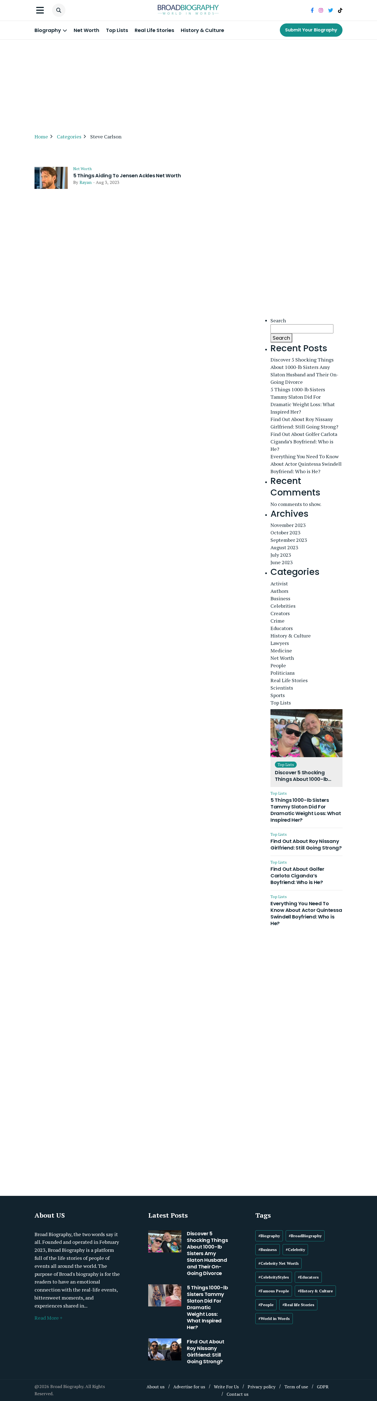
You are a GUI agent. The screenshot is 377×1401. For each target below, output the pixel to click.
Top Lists (117, 30)
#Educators (308, 1277)
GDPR (322, 1387)
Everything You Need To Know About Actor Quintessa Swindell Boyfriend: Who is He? (306, 464)
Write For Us (226, 1387)
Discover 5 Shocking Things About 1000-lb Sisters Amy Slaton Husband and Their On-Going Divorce (304, 370)
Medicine (281, 650)
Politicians (282, 672)
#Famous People (273, 1290)
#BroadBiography (305, 1235)
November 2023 (288, 525)
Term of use (296, 1387)
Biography (48, 30)
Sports (277, 695)
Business (280, 598)
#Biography (269, 1235)
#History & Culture (315, 1290)
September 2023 (288, 540)
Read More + (48, 1317)
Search (278, 320)
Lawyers (279, 643)
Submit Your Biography (311, 30)
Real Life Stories (154, 30)
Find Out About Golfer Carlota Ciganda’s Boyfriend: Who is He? (303, 441)
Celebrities (283, 605)
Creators (280, 613)
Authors (279, 591)
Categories (69, 136)
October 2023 (285, 532)
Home (41, 136)
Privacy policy (261, 1387)
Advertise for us (189, 1387)
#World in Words (274, 1318)
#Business (267, 1249)
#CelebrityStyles (273, 1277)
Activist (279, 583)
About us (155, 1387)
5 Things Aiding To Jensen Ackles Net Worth (127, 175)
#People (266, 1304)
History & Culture (202, 30)
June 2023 (281, 562)
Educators (281, 628)
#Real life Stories (298, 1304)
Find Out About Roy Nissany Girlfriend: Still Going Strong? (304, 423)
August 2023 (284, 547)
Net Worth (86, 30)
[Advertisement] (188, 83)
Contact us (237, 1394)
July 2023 (280, 554)
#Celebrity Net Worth (278, 1263)
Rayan (85, 182)
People (278, 665)
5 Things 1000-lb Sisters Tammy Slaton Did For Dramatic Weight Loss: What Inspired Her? (302, 400)
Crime (277, 620)
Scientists (281, 687)
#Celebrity (295, 1249)
